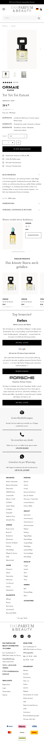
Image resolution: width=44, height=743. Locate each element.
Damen (13, 26)
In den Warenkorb (22, 149)
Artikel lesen (22, 403)
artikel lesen (22, 343)
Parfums (5, 26)
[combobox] (22, 18)
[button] (40, 49)
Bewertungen (22, 371)
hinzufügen (33, 235)
